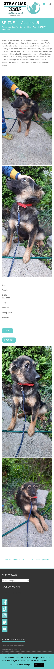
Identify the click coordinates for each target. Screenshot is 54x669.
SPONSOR (8, 340)
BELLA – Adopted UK (41, 559)
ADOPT (7, 331)
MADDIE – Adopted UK (13, 559)
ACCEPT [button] (38, 665)
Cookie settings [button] (23, 665)
